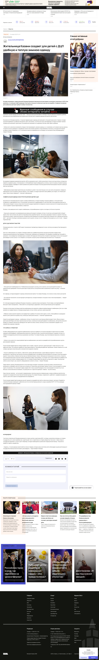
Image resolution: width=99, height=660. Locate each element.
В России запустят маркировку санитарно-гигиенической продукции (12, 11)
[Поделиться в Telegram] (62, 458)
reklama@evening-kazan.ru (60, 633)
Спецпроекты (77, 613)
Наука (28, 613)
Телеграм (76, 636)
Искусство (76, 607)
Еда (75, 609)
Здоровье (76, 602)
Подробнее (84, 657)
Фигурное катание (55, 609)
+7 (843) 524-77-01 (59, 631)
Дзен (75, 638)
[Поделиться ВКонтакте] (55, 458)
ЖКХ (28, 602)
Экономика (29, 607)
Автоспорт (53, 607)
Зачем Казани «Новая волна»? (78, 84)
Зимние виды (53, 611)
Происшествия (30, 609)
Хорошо (93, 657)
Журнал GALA (78, 595)
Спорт (52, 595)
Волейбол (53, 602)
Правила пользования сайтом (33, 642)
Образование (30, 615)
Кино (75, 605)
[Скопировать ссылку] (65, 458)
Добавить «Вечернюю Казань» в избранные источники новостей (35, 453)
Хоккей (52, 600)
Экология (29, 618)
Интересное (53, 615)
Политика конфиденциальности (34, 644)
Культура (29, 611)
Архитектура (77, 611)
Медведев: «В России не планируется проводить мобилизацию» (83, 11)
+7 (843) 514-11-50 (35, 631)
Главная (5, 29)
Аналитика (29, 620)
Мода (75, 598)
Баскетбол (53, 605)
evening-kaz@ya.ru (34, 633)
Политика (29, 605)
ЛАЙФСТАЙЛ (9, 546)
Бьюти (75, 600)
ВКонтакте (76, 631)
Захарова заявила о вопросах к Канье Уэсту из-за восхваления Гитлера (36, 11)
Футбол (52, 598)
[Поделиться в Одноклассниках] (59, 458)
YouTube (76, 633)
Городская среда (30, 598)
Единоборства (54, 613)
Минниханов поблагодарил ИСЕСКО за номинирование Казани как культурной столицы (60, 12)
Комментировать (11, 486)
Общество (10, 29)
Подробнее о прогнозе (7, 22)
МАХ (75, 642)
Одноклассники (77, 640)
